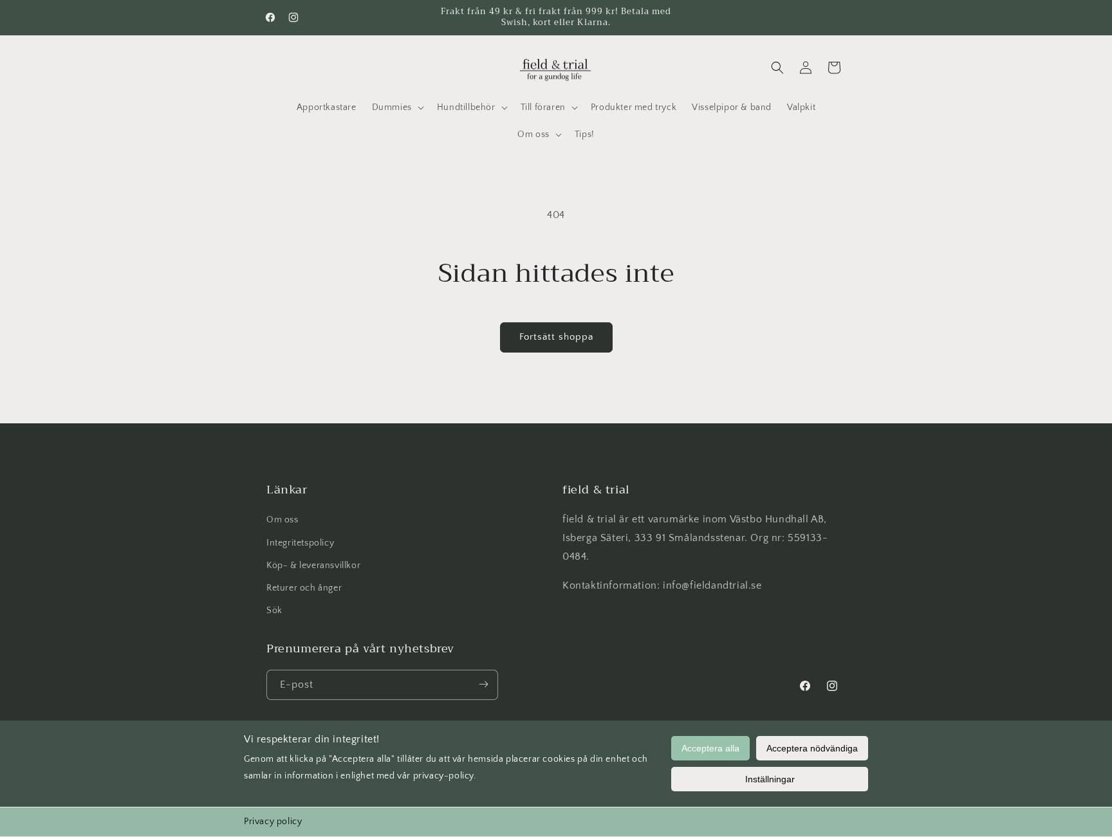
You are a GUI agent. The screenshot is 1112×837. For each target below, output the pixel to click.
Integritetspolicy (300, 542)
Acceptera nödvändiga (812, 748)
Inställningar (770, 779)
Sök (274, 610)
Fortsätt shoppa (556, 336)
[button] (396, 107)
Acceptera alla (710, 748)
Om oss (282, 520)
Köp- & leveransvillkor (313, 565)
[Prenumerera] (483, 684)
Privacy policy (273, 821)
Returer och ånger (304, 587)
